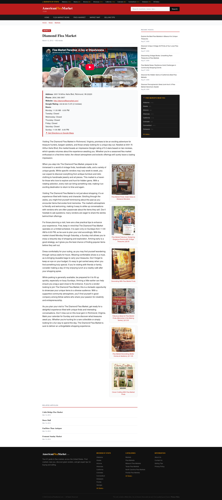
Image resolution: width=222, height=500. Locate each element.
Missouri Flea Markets (133, 463)
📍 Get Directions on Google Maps (59, 133)
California (110, 2)
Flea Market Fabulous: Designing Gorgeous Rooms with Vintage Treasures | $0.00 (123, 239)
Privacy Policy (159, 466)
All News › (129, 476)
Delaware (146, 2)
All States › (156, 2)
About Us (158, 457)
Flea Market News (61, 17)
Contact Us (158, 460)
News (51, 23)
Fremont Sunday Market (52, 436)
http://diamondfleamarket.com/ (66, 100)
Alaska (76, 2)
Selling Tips (109, 17)
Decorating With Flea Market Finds (123, 281)
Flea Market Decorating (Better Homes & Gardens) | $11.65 (123, 355)
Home (46, 17)
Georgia (99, 485)
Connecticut (133, 2)
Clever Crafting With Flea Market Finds (123, 393)
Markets (57, 23)
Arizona (87, 2)
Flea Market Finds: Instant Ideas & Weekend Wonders (123, 198)
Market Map (95, 17)
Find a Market (79, 17)
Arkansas (98, 2)
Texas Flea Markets (132, 466)
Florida (98, 482)
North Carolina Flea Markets (135, 469)
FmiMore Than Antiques (52, 428)
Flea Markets (130, 460)
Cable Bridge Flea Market (52, 412)
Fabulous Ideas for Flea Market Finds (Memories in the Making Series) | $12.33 (123, 318)
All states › (146, 134)
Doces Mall (46, 420)
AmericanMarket (57, 9)
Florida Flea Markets (133, 472)
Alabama (66, 2)
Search (175, 9)
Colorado (121, 2)
